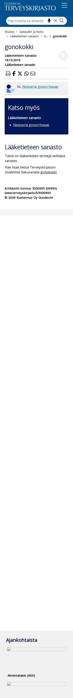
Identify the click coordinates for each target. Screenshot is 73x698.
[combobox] (36, 21)
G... (46, 36)
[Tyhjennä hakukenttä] (55, 20)
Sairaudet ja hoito (31, 32)
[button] (8, 73)
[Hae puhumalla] (49, 20)
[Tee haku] (61, 20)
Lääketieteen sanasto (24, 36)
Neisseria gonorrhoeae (40, 86)
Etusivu (9, 32)
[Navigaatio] (64, 6)
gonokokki (48, 172)
